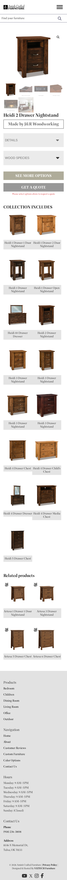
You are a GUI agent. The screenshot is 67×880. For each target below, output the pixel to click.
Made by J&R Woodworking (33, 124)
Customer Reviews (14, 748)
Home (7, 736)
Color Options (11, 760)
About (7, 742)
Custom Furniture (14, 754)
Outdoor (8, 719)
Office (7, 713)
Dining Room (11, 700)
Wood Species (17, 158)
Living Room (11, 707)
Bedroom (8, 688)
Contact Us (10, 766)
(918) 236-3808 (12, 831)
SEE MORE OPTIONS (33, 175)
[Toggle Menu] (60, 7)
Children (8, 694)
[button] (58, 37)
